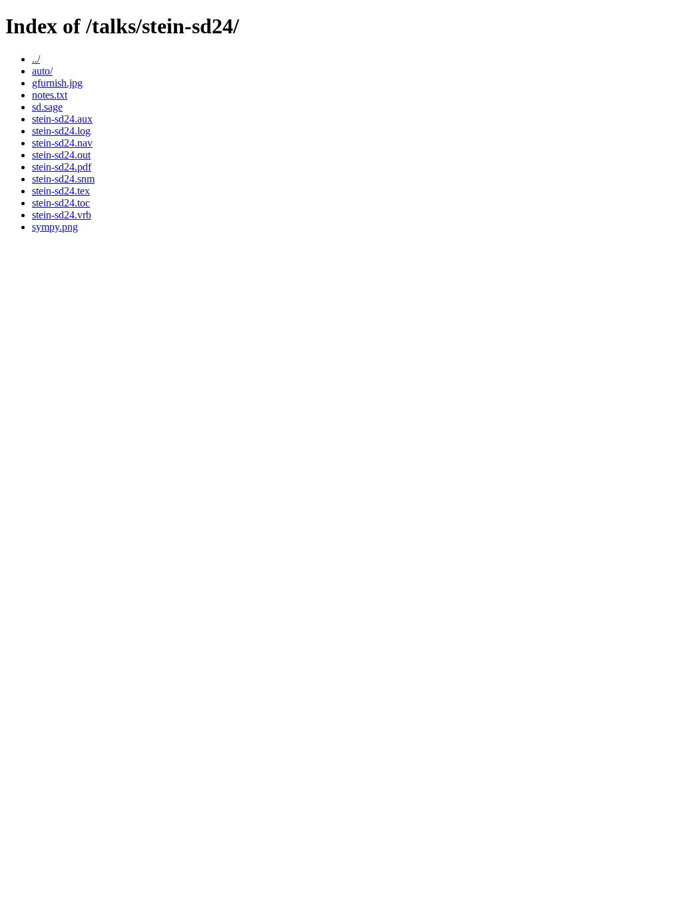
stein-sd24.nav (62, 143)
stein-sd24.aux (62, 119)
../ (36, 59)
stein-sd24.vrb (61, 215)
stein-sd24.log (61, 131)
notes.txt (49, 95)
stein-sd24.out (61, 155)
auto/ (42, 71)
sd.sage (47, 107)
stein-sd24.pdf (61, 167)
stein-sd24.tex (61, 191)
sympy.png (55, 226)
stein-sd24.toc (61, 203)
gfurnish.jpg (57, 83)
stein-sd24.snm (63, 179)
